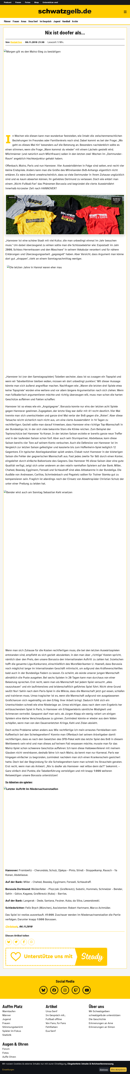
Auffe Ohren (9, 1056)
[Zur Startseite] (65, 12)
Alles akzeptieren (118, 1069)
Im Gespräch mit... (56, 1015)
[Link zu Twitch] (76, 990)
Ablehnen (104, 1069)
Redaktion (16, 42)
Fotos (27, 2)
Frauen (16, 21)
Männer (7, 21)
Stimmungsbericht (12, 1027)
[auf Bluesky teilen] (8, 942)
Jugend (56, 21)
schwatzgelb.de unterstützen (104, 1015)
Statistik (6, 1035)
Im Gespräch (45, 21)
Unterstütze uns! (50, 2)
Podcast (7, 2)
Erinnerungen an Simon (102, 1027)
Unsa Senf (33, 21)
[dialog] (65, 1067)
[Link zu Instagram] (65, 990)
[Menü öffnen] (125, 12)
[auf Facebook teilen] (24, 942)
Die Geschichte (97, 1019)
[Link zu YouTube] (86, 990)
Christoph (11, 926)
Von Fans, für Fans (56, 1023)
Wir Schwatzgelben (99, 1011)
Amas (23, 21)
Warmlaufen (9, 1011)
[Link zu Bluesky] (43, 990)
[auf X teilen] (16, 942)
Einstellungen (8, 1069)
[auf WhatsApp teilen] (31, 942)
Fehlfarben (52, 1027)
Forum (18, 2)
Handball (66, 21)
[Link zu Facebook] (54, 990)
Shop (36, 2)
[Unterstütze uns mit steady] (65, 957)
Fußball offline (54, 1019)
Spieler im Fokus (11, 1031)
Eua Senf (51, 1031)
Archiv (75, 21)
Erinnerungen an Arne (101, 1023)
